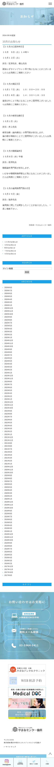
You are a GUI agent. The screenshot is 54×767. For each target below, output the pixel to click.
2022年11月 (8, 405)
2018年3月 (8, 561)
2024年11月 (8, 343)
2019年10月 (8, 508)
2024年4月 (8, 364)
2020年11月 (8, 470)
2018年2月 (8, 563)
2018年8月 (8, 546)
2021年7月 (8, 449)
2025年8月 (8, 320)
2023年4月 (8, 393)
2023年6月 (8, 387)
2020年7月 (8, 481)
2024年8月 (8, 352)
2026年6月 (8, 293)
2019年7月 (8, 517)
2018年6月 (8, 552)
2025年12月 (8, 308)
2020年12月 (8, 467)
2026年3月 (8, 302)
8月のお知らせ (9, 248)
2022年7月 (8, 417)
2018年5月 (8, 555)
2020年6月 (8, 484)
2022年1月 (8, 434)
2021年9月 (8, 443)
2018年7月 (8, 549)
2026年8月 (8, 288)
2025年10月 (8, 314)
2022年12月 (8, 402)
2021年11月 (8, 440)
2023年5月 (8, 390)
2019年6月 (8, 519)
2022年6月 (8, 420)
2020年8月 (8, 478)
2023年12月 (8, 376)
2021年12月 (8, 437)
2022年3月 (8, 428)
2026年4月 (8, 299)
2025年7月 (8, 323)
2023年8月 (8, 381)
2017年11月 (8, 569)
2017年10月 (8, 572)
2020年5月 (8, 487)
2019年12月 (8, 502)
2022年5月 (8, 423)
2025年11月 (8, 311)
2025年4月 (8, 329)
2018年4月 (8, 558)
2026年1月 (8, 305)
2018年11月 (8, 537)
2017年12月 (8, 566)
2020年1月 (8, 499)
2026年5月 (8, 296)
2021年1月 (8, 464)
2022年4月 (8, 426)
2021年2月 (8, 461)
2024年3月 (8, 367)
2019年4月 (8, 525)
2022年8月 (8, 414)
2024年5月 (8, 361)
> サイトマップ (10, 747)
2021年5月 (8, 455)
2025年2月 (8, 335)
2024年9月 (8, 349)
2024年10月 (8, 346)
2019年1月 (8, 531)
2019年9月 (8, 511)
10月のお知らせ (11, 41)
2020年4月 (8, 490)
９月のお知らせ (10, 245)
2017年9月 (8, 575)
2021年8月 (8, 446)
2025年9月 (8, 317)
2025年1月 (8, 337)
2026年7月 (8, 291)
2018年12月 (8, 534)
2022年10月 (8, 408)
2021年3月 (8, 458)
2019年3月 (8, 528)
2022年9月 (8, 411)
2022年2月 (8, 431)
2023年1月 (8, 399)
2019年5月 (8, 522)
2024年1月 (8, 373)
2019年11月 (8, 505)
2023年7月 (8, 384)
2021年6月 (8, 452)
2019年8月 (8, 514)
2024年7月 (8, 355)
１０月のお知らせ (11, 242)
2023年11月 (8, 378)
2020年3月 (8, 493)
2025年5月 (8, 326)
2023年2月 (8, 396)
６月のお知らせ (10, 254)
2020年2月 (8, 496)
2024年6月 (8, 358)
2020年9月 (8, 475)
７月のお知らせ (10, 251)
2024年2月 (8, 370)
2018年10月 (8, 540)
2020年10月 (8, 472)
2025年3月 (8, 332)
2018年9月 (8, 543)
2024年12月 (8, 340)
